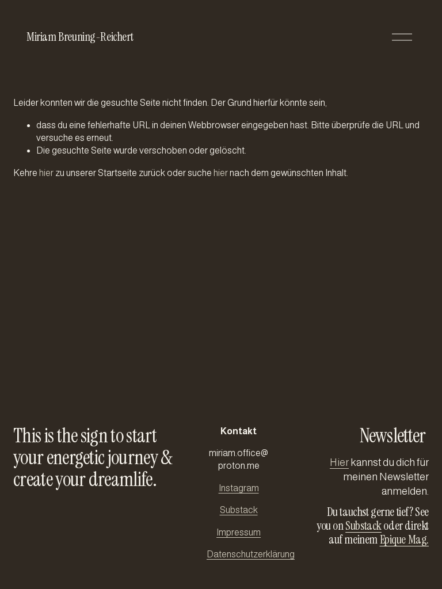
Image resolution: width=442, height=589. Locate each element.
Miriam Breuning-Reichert (79, 36)
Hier (339, 462)
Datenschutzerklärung (251, 554)
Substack (239, 510)
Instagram (239, 488)
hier (46, 173)
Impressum (238, 532)
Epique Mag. (404, 539)
